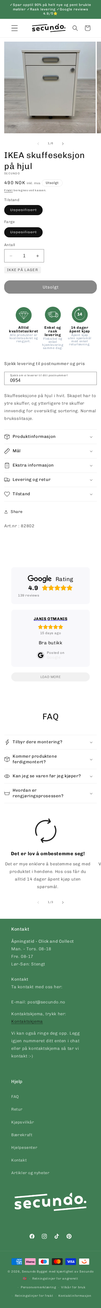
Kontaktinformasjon (74, 1296)
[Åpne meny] (14, 28)
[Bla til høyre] (63, 144)
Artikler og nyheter (30, 1172)
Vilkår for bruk (73, 1287)
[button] (75, 28)
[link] (45, 855)
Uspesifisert (26, 211)
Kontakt (19, 1160)
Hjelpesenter (24, 1147)
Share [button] (17, 511)
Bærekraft (21, 1135)
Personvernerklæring (38, 1287)
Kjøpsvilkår (22, 1122)
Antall (9, 245)
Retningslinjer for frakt (34, 1296)
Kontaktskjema (27, 1021)
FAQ (15, 1096)
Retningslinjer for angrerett (55, 1278)
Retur (17, 1109)
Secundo (29, 1271)
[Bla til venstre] (38, 144)
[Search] (90, 378)
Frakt (8, 190)
